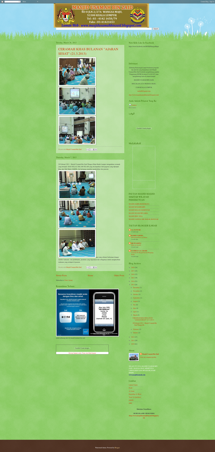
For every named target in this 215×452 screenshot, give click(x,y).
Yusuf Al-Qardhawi (135, 397)
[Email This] (87, 149)
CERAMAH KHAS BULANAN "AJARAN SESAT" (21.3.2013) (143, 319)
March (135, 315)
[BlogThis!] (89, 149)
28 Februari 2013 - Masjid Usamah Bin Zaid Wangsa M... (145, 324)
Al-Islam (131, 391)
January (135, 333)
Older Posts (119, 275)
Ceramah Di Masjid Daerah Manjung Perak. (142, 253)
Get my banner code (75, 353)
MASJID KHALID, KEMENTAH (139, 210)
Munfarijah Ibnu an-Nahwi (139, 237)
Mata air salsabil (136, 245)
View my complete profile (148, 357)
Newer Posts (61, 275)
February (136, 329)
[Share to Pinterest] (96, 149)
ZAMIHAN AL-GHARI (139, 251)
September (136, 298)
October (136, 294)
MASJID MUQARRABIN (137, 207)
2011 (133, 340)
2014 (133, 281)
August (135, 301)
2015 (133, 278)
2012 (133, 337)
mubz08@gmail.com (143, 91)
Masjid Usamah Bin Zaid (150, 354)
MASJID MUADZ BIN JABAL (138, 213)
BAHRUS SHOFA (137, 235)
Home (90, 275)
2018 (133, 267)
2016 (133, 274)
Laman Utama (133, 385)
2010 (133, 344)
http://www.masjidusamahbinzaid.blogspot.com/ (144, 95)
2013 (133, 284)
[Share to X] (92, 149)
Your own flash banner (89, 353)
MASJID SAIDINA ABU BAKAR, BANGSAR (143, 219)
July (134, 305)
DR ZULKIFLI (136, 243)
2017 (133, 271)
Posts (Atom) (68, 280)
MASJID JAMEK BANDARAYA (139, 204)
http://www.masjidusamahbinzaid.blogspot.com (144, 417)
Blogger (117, 448)
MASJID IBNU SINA (136, 216)
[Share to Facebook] (94, 149)
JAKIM (131, 400)
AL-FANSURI (136, 230)
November (136, 291)
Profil (130, 388)
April (135, 312)
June (134, 308)
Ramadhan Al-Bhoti (135, 394)
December (136, 287)
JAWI (130, 403)
